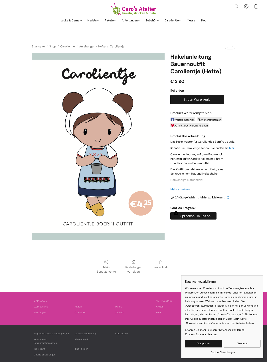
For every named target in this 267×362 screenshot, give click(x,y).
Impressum (39, 349)
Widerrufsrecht (82, 339)
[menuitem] (227, 46)
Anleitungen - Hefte (92, 46)
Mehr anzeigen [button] (180, 189)
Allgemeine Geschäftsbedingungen (51, 333)
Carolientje (172, 20)
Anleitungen (130, 20)
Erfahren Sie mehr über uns (201, 334)
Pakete (109, 20)
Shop (52, 46)
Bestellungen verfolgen (133, 269)
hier (231, 148)
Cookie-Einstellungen (44, 354)
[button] (133, 9)
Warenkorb (161, 267)
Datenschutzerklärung (85, 333)
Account (160, 306)
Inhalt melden (81, 349)
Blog (203, 20)
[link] (222, 351)
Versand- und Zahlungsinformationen (45, 341)
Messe (191, 20)
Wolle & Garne (70, 20)
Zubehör (151, 20)
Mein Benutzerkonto (106, 269)
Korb (158, 312)
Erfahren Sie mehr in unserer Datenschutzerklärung (214, 329)
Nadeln (92, 20)
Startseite (38, 46)
